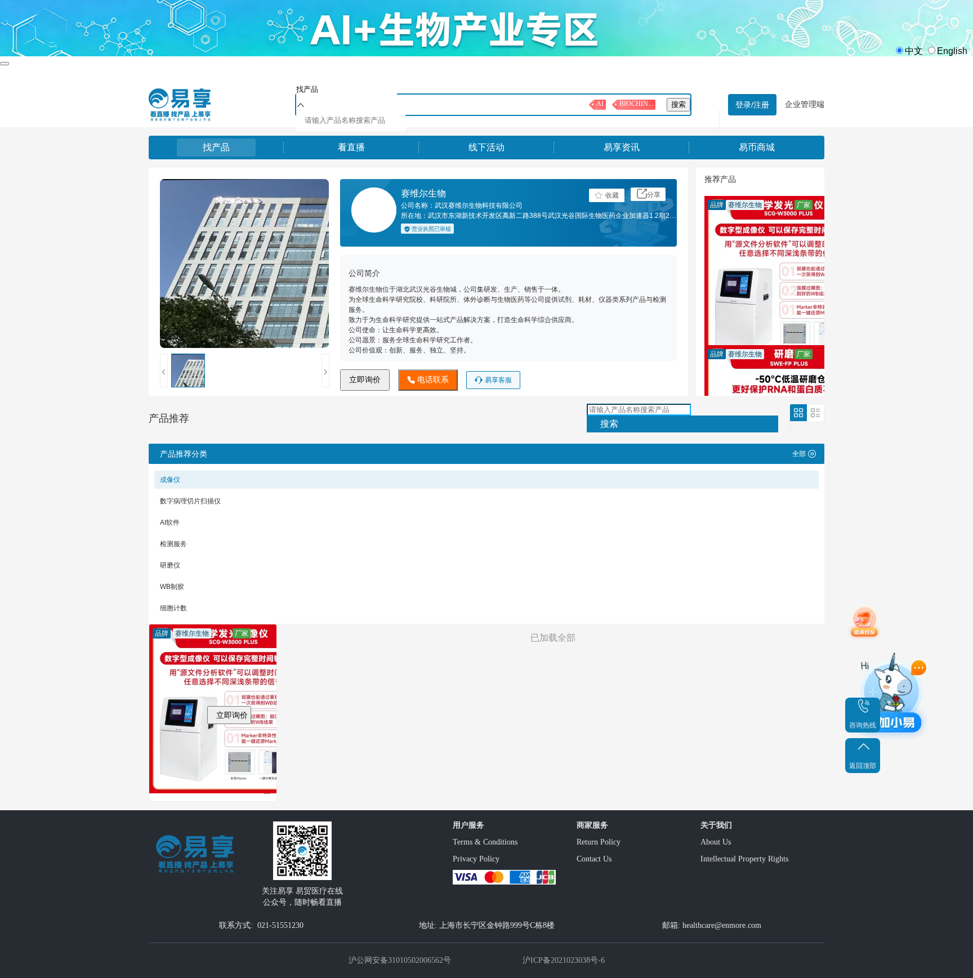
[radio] (908, 51)
